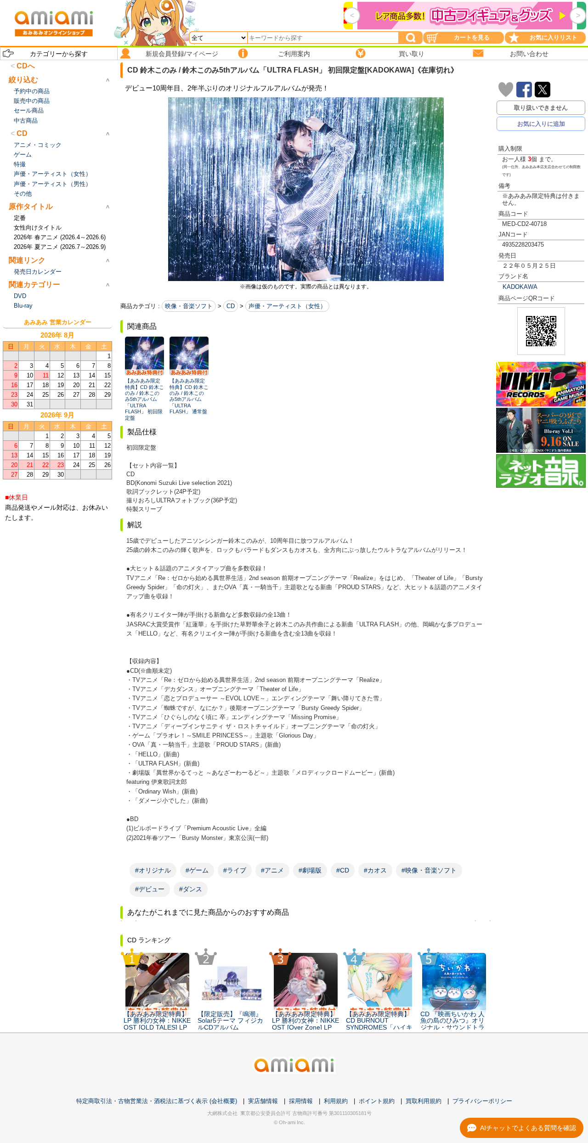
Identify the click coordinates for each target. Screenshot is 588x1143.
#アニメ (272, 870)
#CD (342, 870)
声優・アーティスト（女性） (287, 306)
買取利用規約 (423, 1101)
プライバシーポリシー (482, 1101)
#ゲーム (197, 870)
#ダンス (190, 889)
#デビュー (149, 889)
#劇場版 (310, 870)
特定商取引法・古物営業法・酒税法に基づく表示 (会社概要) (156, 1101)
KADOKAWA (520, 286)
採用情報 (301, 1101)
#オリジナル (153, 870)
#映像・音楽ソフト (429, 870)
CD (230, 306)
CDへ (26, 66)
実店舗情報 (263, 1101)
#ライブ (234, 870)
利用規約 (336, 1101)
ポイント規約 (377, 1101)
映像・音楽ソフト (189, 306)
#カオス (375, 870)
